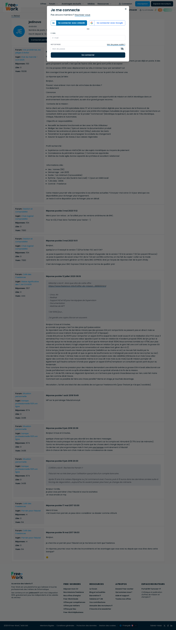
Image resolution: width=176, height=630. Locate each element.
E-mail (53, 33)
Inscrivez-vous (82, 14)
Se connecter (88, 55)
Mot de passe (56, 44)
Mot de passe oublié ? (116, 44)
